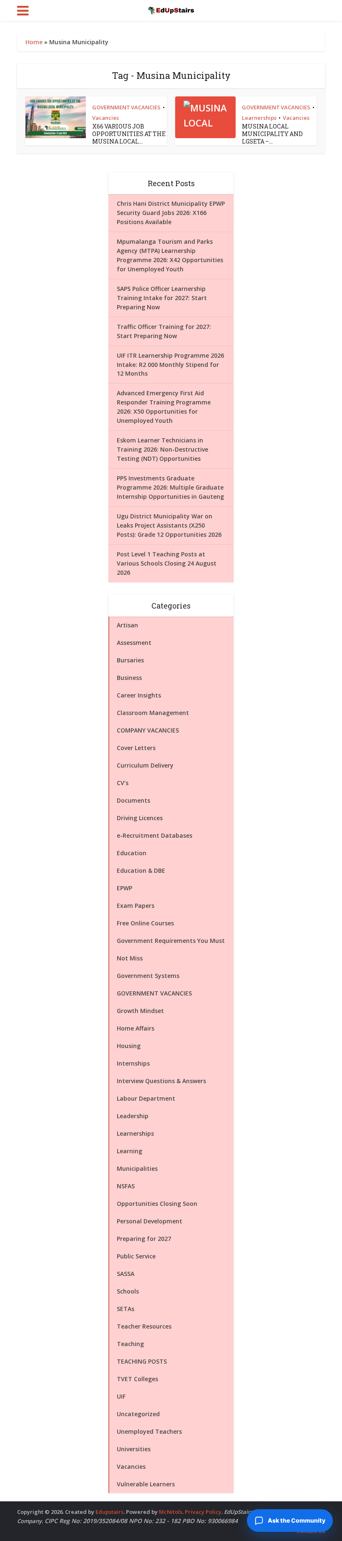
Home (34, 42)
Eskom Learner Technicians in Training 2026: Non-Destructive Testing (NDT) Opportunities (162, 449)
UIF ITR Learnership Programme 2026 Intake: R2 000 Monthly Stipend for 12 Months (170, 364)
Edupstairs (109, 1512)
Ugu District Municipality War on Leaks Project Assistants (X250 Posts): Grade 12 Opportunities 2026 (169, 525)
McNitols (170, 1512)
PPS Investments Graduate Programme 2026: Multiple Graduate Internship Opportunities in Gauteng (170, 487)
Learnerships (259, 117)
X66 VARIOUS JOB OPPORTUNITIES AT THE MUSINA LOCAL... (129, 133)
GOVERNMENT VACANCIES (126, 107)
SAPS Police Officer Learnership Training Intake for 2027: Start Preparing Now (162, 298)
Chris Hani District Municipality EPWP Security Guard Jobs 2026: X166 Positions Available (171, 213)
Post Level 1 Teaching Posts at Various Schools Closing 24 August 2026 (166, 563)
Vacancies (105, 117)
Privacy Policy (203, 1512)
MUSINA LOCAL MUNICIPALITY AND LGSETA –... (272, 133)
